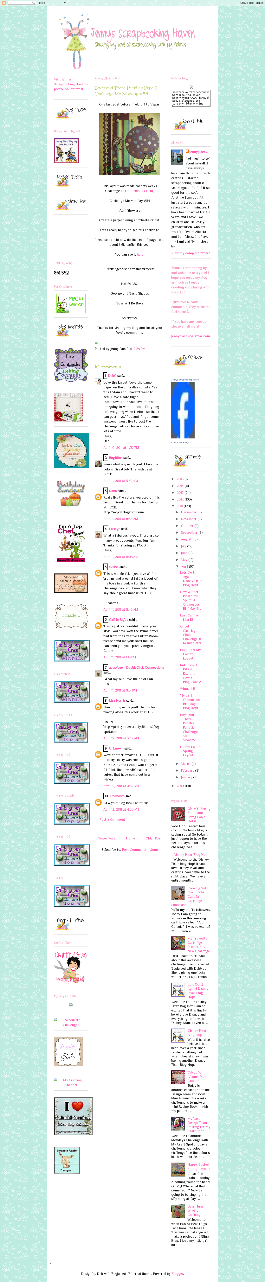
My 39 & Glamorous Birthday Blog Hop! (190, 701)
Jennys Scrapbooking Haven (185, 380)
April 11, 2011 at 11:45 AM (120, 609)
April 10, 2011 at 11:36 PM (121, 448)
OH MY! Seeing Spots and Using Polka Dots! (199, 815)
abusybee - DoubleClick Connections (136, 667)
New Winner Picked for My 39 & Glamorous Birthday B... (190, 600)
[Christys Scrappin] (71, 1005)
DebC (112, 376)
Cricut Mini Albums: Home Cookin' (198, 1076)
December (189, 512)
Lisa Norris (117, 700)
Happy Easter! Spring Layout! (191, 751)
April (185, 566)
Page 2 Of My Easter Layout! (190, 654)
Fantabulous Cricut (139, 191)
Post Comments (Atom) (140, 849)
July (184, 546)
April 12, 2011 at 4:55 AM (121, 786)
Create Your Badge (180, 442)
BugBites (115, 458)
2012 (181, 499)
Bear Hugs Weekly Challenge (195, 1210)
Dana (113, 491)
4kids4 (114, 567)
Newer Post (106, 838)
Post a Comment (112, 819)
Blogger (177, 1274)
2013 (180, 492)
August (186, 539)
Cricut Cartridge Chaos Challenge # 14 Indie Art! (190, 634)
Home (130, 838)
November (189, 519)
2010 (181, 786)
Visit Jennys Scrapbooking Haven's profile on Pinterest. (71, 84)
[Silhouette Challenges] (71, 1025)
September (189, 532)
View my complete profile (190, 253)
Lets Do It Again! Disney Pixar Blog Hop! (191, 579)
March (186, 764)
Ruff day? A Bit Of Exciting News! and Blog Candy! (190, 673)
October (187, 526)
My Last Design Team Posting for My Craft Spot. (199, 1125)
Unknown (116, 748)
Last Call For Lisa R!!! (189, 617)
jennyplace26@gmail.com (190, 336)
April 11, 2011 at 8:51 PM (120, 690)
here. (140, 254)
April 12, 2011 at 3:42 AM (121, 738)
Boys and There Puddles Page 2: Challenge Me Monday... (189, 727)
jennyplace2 (199, 152)
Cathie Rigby (118, 620)
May (184, 560)
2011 (180, 506)
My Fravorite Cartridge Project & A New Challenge (199, 944)
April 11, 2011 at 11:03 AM (120, 557)
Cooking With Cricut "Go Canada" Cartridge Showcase (189, 896)
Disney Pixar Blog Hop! (191, 855)
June (184, 553)
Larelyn (114, 529)
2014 (181, 486)
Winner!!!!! (187, 689)
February (188, 770)
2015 (180, 479)
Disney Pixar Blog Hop (197, 1033)
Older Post (154, 838)
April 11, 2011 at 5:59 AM (120, 481)
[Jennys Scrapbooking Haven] (183, 437)
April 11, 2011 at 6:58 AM (120, 519)
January (187, 777)
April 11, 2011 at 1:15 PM (119, 657)
